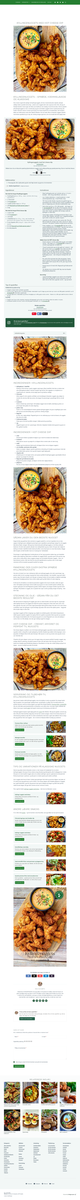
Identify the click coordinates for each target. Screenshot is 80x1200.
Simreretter (7, 1167)
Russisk (65, 1165)
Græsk (64, 1154)
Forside (18, 2)
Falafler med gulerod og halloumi (66, 1105)
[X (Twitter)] (34, 976)
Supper (6, 1170)
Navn (16, 1036)
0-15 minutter (51, 1145)
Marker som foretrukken (27, 1018)
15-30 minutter (52, 1147)
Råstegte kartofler (20, 737)
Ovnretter (6, 1160)
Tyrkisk (64, 1169)
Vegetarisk (21, 1169)
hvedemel (12, 201)
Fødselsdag (36, 1149)
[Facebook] (55, 2)
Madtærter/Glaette (8, 1154)
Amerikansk (66, 1145)
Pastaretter (7, 1161)
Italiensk (65, 1158)
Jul (34, 1156)
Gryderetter (7, 1156)
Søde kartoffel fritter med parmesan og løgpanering (29, 861)
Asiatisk (65, 1147)
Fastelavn (35, 1147)
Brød (5, 1151)
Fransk (64, 1152)
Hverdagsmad (36, 1154)
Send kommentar (19, 1066)
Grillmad (35, 1152)
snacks (23, 812)
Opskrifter (25, 2)
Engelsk (65, 1151)
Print (46, 313)
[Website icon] (37, 1001)
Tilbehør (6, 1172)
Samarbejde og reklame (38, 2)
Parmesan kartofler (20, 752)
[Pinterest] (60, 2)
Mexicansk (65, 1161)
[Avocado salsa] (31, 1092)
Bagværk (6, 1147)
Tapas (34, 1161)
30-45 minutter (52, 1149)
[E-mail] (62, 2)
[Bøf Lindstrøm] (68, 1120)
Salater (6, 1165)
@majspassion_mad (30, 322)
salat (28, 708)
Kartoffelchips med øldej (21, 847)
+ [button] (41, 172)
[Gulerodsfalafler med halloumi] (12, 1120)
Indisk (64, 1156)
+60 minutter (51, 1152)
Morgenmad (22, 1145)
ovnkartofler (63, 704)
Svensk (64, 1167)
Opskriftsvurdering (18, 1041)
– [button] (36, 172)
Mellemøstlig (66, 1160)
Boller (5, 1149)
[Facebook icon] (34, 1001)
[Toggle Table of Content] (63, 333)
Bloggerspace (72, 1194)
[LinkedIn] (45, 976)
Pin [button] (35, 313)
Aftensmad (21, 1149)
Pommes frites (55, 704)
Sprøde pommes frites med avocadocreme (26, 876)
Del (40, 313)
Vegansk (21, 1167)
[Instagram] (57, 2)
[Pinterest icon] (43, 1001)
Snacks (6, 1169)
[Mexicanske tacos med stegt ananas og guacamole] (12, 1092)
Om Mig (49, 2)
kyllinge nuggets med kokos (31, 789)
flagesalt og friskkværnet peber (19, 205)
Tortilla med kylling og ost (48, 1104)
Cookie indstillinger (8, 1196)
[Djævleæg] (31, 1120)
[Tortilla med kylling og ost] (49, 1092)
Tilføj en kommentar (20, 1048)
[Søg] (65, 2)
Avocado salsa (27, 1104)
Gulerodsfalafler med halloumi (9, 1132)
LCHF (20, 1165)
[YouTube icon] (46, 1001)
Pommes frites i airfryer (21, 723)
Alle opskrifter (7, 1145)
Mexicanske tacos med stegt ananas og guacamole (11, 1105)
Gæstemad (36, 1151)
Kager (5, 1158)
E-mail (44, 1036)
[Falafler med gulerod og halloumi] (68, 1092)
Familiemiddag (37, 1145)
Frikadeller (44, 1132)
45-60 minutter (52, 1151)
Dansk (64, 1149)
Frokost (20, 1147)
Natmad (21, 1151)
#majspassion (43, 322)
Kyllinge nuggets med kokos (22, 794)
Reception (36, 1160)
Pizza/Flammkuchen (9, 1163)
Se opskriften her (19, 730)
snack (40, 712)
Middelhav (65, 1163)
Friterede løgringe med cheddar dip (24, 818)
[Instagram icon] (40, 1001)
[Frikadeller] (49, 1120)
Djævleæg (25, 1132)
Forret (20, 1156)
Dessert (21, 1160)
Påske (34, 1158)
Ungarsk (65, 1170)
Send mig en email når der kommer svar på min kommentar (31, 1062)
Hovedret (21, 1158)
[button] (37, 164)
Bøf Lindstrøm (63, 1132)
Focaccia (6, 1152)
